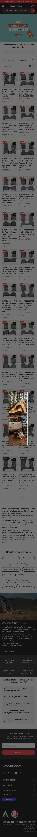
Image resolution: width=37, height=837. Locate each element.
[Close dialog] (27, 393)
